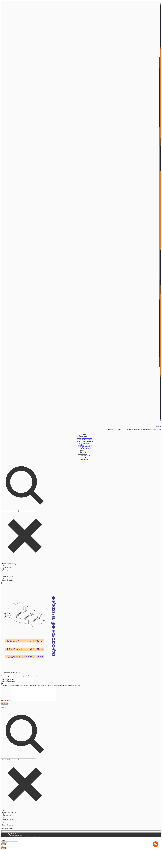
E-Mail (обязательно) (8, 681)
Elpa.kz (158, 426)
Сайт (2, 683)
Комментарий (6, 700)
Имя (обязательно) (7, 679)
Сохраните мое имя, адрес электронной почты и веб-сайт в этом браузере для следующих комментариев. (41, 685)
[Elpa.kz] (160, 422)
